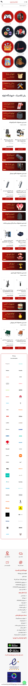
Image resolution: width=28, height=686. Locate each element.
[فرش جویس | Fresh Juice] (20, 449)
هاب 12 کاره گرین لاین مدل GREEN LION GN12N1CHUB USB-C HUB (8, 193)
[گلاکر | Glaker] (20, 429)
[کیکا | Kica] (20, 436)
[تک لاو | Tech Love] (20, 495)
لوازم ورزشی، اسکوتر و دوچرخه (20, 635)
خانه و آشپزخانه (23, 621)
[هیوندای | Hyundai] (7, 383)
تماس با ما (24, 612)
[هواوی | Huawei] (20, 396)
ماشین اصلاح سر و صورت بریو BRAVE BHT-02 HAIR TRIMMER (7, 242)
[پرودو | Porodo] (7, 501)
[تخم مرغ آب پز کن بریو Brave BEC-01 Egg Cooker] (20, 133)
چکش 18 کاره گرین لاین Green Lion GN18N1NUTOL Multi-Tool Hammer (21, 293)
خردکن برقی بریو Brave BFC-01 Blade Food (8, 140)
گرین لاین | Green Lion (22, 194)
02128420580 (18, 585)
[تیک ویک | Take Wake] (20, 482)
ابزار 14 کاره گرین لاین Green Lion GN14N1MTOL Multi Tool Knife (8, 292)
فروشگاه (24, 598)
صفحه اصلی (23, 596)
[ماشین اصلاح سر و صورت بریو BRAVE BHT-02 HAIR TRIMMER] (7, 234)
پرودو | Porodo (23, 343)
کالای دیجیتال (23, 628)
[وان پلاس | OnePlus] (20, 383)
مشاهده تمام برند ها (14, 358)
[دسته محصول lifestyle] (8, 33)
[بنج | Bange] (20, 521)
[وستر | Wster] (20, 377)
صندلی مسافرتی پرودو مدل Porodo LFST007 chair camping (20, 341)
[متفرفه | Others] (7, 409)
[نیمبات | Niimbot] (7, 396)
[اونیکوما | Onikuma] (20, 534)
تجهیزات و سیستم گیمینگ (21, 618)
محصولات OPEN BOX (21, 600)
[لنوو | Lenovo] (7, 416)
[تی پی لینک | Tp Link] (7, 482)
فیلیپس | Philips (23, 244)
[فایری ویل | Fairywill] (7, 449)
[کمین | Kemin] (7, 436)
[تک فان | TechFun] (7, 495)
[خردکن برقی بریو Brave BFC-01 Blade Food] (7, 133)
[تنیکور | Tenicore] (20, 488)
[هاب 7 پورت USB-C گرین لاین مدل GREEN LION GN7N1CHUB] (20, 184)
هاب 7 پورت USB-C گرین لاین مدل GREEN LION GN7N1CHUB (21, 192)
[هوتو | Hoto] (20, 390)
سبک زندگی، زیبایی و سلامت (20, 625)
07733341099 (15, 587)
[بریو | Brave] (20, 527)
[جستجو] (2, 5)
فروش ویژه (23, 603)
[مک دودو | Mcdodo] (20, 409)
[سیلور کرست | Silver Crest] (7, 455)
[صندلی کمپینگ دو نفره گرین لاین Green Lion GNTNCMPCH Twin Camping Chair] (7, 333)
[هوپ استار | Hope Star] (7, 390)
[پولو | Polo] (20, 501)
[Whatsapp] (24, 682)
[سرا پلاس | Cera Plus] (20, 462)
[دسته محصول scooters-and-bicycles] (20, 48)
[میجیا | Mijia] (20, 403)
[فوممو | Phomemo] (7, 442)
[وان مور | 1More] (7, 377)
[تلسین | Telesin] (7, 488)
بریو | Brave (24, 143)
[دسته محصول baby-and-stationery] (8, 63)
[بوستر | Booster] (7, 514)
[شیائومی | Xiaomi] (20, 455)
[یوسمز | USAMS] (20, 364)
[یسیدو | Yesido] (7, 364)
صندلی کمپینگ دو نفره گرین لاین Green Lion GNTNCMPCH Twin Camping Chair (7, 342)
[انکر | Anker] (7, 534)
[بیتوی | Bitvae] (7, 508)
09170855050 (18, 582)
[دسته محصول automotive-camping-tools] (8, 48)
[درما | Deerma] (20, 475)
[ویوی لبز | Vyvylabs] (20, 370)
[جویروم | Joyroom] (7, 475)
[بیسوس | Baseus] (20, 508)
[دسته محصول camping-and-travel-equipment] (20, 63)
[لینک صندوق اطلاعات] (20, 554)
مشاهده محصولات (23, 125)
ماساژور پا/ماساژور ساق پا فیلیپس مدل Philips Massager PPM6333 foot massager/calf (21, 243)
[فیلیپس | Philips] (20, 442)
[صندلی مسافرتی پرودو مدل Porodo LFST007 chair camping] (20, 333)
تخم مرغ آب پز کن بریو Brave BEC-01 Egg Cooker (20, 140)
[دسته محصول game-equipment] (8, 18)
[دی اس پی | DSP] (7, 468)
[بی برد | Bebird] (20, 514)
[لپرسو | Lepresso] (20, 423)
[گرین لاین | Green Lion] (7, 429)
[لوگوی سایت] (14, 2)
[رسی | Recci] (20, 468)
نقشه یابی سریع (22, 589)
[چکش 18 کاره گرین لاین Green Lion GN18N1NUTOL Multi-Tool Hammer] (20, 283)
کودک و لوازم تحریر (22, 632)
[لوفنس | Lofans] (20, 416)
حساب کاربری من (22, 605)
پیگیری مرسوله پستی (22, 610)
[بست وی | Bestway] (7, 521)
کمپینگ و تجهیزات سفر (21, 630)
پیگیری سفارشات (22, 607)
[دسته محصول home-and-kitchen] (20, 33)
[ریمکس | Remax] (7, 462)
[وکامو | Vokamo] (7, 370)
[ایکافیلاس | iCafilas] (7, 527)
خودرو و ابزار (23, 623)
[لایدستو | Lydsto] (7, 423)
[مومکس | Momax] (7, 403)
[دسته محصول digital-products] (20, 18)
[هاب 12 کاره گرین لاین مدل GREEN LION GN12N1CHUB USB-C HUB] (7, 184)
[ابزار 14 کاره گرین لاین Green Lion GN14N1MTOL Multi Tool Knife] (7, 283)
